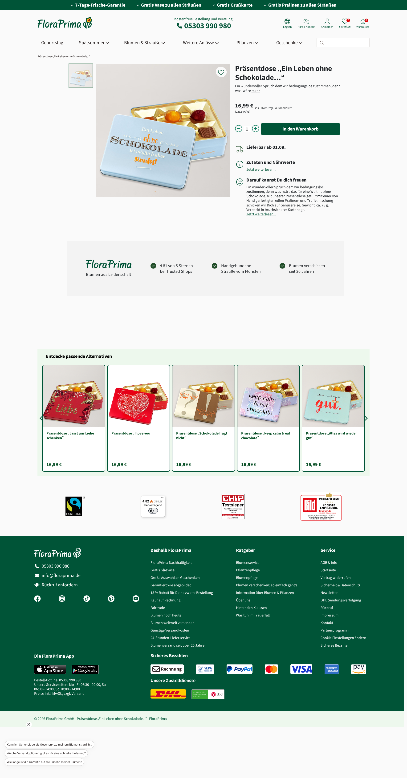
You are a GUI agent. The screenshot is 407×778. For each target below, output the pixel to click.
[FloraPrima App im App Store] (50, 669)
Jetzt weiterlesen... (261, 169)
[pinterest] (111, 599)
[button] (22, 731)
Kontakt (327, 622)
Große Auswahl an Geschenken (175, 577)
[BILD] (321, 506)
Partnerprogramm (335, 630)
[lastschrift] (205, 669)
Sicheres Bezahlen (335, 645)
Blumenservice (247, 562)
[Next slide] (365, 418)
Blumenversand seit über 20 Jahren (179, 645)
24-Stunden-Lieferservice (171, 637)
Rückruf (327, 607)
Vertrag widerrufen (336, 577)
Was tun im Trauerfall (253, 615)
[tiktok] (86, 599)
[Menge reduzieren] (238, 129)
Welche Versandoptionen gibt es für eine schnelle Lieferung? (46, 753)
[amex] (332, 669)
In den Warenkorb (300, 129)
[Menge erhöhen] (255, 129)
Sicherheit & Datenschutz (340, 585)
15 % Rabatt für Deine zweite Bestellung (182, 592)
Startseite (328, 570)
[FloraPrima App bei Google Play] (85, 669)
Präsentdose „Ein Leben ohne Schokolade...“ (63, 56)
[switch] (153, 510)
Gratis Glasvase (163, 570)
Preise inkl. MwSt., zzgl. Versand (59, 693)
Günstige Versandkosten (170, 630)
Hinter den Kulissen (251, 607)
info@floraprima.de (61, 575)
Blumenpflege (247, 577)
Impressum (329, 615)
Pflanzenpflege (248, 570)
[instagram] (62, 599)
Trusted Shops (179, 271)
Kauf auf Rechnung (165, 600)
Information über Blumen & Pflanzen (265, 592)
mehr (256, 90)
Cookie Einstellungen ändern (343, 637)
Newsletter (329, 592)
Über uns (243, 600)
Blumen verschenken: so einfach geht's (266, 585)
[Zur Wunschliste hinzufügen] (224, 69)
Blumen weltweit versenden (173, 622)
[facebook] (37, 599)
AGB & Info (329, 562)
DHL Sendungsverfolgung (341, 600)
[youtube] (136, 599)
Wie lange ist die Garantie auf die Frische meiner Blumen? (44, 762)
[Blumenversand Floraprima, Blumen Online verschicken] (65, 28)
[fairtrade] (75, 506)
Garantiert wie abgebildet (171, 585)
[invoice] (167, 669)
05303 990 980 (207, 25)
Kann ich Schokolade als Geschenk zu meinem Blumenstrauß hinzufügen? (50, 744)
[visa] (301, 669)
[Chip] (233, 506)
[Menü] (162, 498)
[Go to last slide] (41, 418)
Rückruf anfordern (60, 585)
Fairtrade (158, 607)
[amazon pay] (358, 669)
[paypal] (239, 669)
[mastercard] (271, 669)
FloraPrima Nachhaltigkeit (171, 562)
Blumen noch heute (166, 615)
